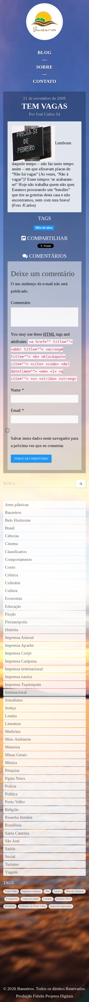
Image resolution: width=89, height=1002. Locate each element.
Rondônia (13, 825)
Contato (44, 81)
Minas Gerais (16, 755)
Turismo (12, 864)
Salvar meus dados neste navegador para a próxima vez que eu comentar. (44, 442)
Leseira (11, 716)
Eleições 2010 (63, 898)
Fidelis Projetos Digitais (53, 996)
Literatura (13, 724)
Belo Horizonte (17, 520)
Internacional (16, 692)
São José (12, 841)
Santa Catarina (17, 833)
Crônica (11, 575)
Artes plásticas (17, 505)
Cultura (11, 591)
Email (16, 410)
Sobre (44, 67)
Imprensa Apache (19, 645)
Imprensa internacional (24, 669)
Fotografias (12, 898)
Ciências (12, 536)
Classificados (16, 552)
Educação (13, 606)
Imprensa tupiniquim (61, 906)
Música (11, 763)
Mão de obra (43, 227)
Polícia (10, 786)
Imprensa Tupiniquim (23, 684)
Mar (47, 891)
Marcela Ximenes (75, 891)
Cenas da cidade (30, 898)
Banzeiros (13, 512)
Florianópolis (16, 622)
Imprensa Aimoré (19, 637)
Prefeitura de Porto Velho (32, 906)
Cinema (11, 544)
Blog (44, 52)
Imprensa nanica (18, 677)
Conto (10, 567)
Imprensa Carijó (18, 653)
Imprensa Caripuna (21, 661)
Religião (12, 809)
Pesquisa (12, 770)
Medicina (13, 731)
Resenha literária (18, 817)
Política (11, 794)
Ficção (10, 614)
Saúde (10, 849)
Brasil (10, 528)
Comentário (20, 303)
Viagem (11, 872)
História (11, 630)
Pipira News (15, 778)
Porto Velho (15, 802)
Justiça (10, 708)
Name (16, 390)
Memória (12, 747)
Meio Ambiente (18, 739)
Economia (13, 598)
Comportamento (18, 559)
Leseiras (47, 898)
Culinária (12, 583)
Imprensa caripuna (31, 891)
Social (10, 856)
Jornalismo (14, 700)
